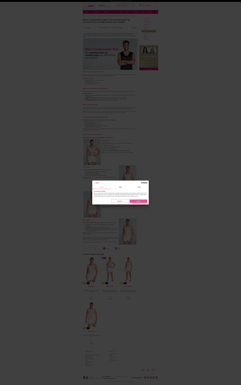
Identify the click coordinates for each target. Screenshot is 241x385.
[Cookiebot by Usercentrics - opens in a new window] (141, 183)
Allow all (138, 201)
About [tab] (139, 187)
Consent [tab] (102, 187)
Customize (119, 201)
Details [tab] (120, 187)
